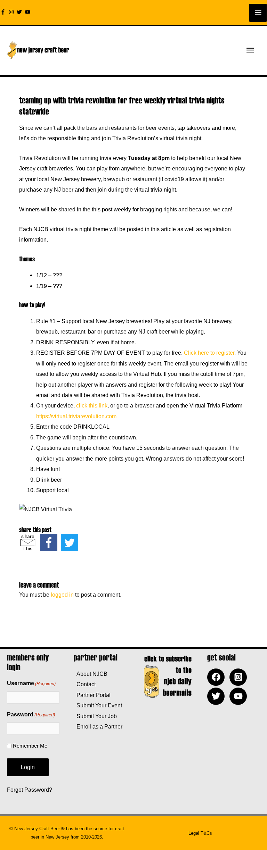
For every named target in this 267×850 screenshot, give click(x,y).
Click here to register (209, 353)
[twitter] (20, 12)
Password (31, 714)
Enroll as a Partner (98, 726)
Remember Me (30, 746)
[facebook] (217, 677)
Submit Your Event (98, 705)
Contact (85, 684)
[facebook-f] (3, 12)
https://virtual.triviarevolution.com (76, 416)
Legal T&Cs (200, 833)
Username (31, 683)
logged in (62, 594)
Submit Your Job (95, 716)
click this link (91, 405)
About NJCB (90, 674)
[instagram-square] (239, 677)
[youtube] (28, 12)
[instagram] (12, 12)
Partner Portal (92, 695)
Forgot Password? (29, 789)
